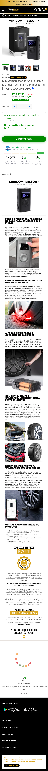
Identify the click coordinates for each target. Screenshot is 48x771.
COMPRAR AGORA (25, 139)
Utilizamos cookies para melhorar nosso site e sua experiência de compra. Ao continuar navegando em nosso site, (23, 759)
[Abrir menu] (3, 10)
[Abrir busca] (35, 9)
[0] (44, 9)
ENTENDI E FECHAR (12, 765)
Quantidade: (6, 106)
